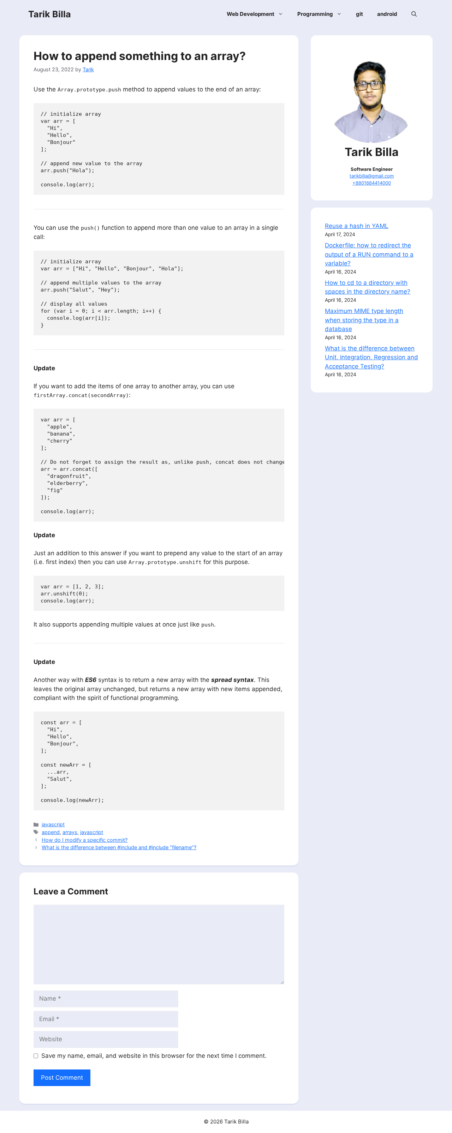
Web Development (250, 14)
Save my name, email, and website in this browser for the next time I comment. (154, 1055)
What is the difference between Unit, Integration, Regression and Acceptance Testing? (371, 357)
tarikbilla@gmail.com (372, 176)
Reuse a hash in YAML (356, 225)
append (51, 832)
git (359, 14)
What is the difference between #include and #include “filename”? (119, 847)
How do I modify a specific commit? (84, 840)
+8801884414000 (371, 183)
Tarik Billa (49, 14)
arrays (70, 832)
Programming (315, 14)
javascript (53, 824)
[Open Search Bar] (414, 14)
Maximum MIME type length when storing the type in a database (364, 319)
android (387, 14)
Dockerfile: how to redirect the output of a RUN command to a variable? (369, 254)
